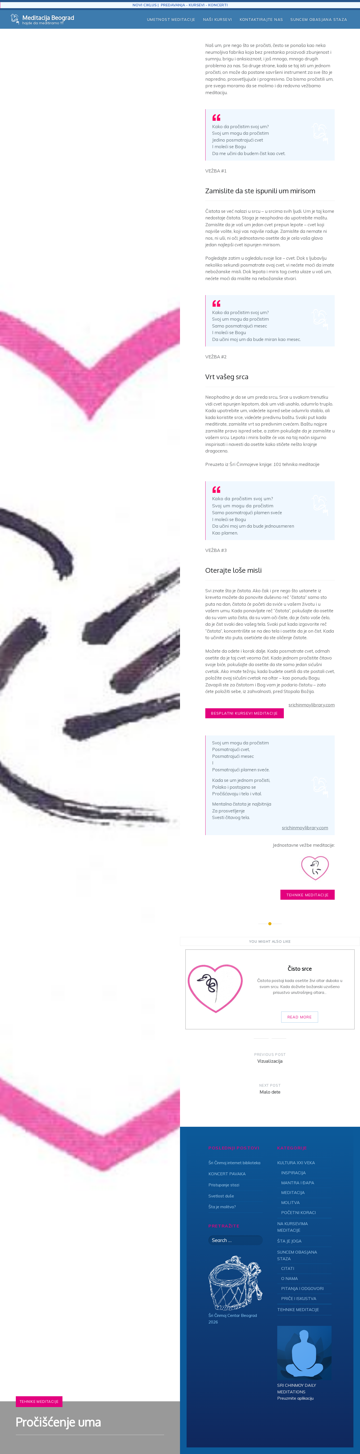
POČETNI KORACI (298, 1212)
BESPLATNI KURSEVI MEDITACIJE (244, 713)
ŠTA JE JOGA (289, 1241)
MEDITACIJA (293, 1192)
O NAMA (289, 1278)
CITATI (287, 1268)
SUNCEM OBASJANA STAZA (318, 19)
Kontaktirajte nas (261, 19)
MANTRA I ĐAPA (297, 1182)
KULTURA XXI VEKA (296, 1162)
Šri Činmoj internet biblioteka (234, 1162)
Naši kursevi (217, 19)
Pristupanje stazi (223, 1184)
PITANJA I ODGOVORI (302, 1288)
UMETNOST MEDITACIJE (171, 19)
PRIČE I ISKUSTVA (298, 1298)
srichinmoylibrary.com (312, 704)
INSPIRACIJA (293, 1172)
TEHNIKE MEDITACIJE (39, 1401)
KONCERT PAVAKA (227, 1173)
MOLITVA (290, 1202)
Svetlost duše (221, 1195)
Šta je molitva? (222, 1206)
